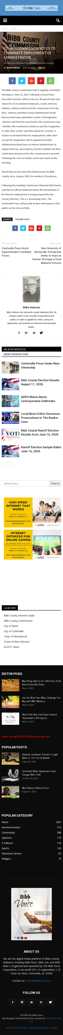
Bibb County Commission (18, 632)
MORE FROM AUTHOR (16, 354)
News (5, 834)
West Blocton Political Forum (35, 800)
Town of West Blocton (17, 653)
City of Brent (11, 638)
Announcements (11, 839)
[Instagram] (22, 1014)
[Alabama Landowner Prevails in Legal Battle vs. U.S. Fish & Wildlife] (10, 771)
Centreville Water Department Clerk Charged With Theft (39, 784)
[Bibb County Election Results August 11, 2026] (10, 384)
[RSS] (40, 1014)
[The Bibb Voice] (31, 8)
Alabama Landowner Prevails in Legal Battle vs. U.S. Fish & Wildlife (40, 768)
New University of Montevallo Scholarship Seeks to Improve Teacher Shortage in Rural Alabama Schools (46, 256)
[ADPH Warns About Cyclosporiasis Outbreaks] (10, 401)
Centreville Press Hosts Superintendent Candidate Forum (16, 252)
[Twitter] (43, 333)
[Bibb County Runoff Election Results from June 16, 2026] (10, 435)
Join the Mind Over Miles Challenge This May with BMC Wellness (41, 711)
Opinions (7, 849)
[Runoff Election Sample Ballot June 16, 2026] (10, 451)
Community (8, 844)
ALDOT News (11, 659)
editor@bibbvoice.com (38, 992)
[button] (58, 20)
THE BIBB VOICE (22, 219)
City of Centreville (14, 643)
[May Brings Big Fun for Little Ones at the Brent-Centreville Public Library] (10, 697)
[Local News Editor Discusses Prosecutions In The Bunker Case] (10, 418)
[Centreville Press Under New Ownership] (10, 368)
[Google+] (28, 333)
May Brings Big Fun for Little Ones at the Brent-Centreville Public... (41, 694)
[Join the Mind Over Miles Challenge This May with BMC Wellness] (10, 714)
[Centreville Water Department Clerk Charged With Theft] (10, 787)
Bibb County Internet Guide (19, 627)
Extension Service (12, 865)
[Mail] (35, 333)
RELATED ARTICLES (15, 349)
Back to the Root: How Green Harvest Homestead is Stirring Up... (39, 728)
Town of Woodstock (15, 648)
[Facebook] (20, 333)
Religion (6, 870)
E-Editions (7, 855)
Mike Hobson (13, 67)
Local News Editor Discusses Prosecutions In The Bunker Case (40, 417)
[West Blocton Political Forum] (10, 804)
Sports (5, 860)
